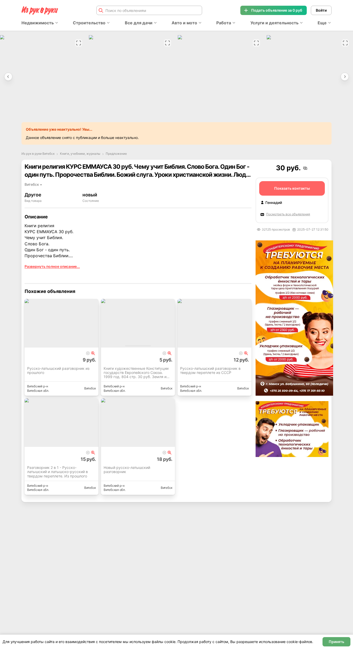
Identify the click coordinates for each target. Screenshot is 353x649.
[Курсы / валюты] (93, 353)
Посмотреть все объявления (288, 214)
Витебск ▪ (33, 184)
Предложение (116, 153)
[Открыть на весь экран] (78, 43)
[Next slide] (345, 76)
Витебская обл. (38, 391)
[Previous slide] (8, 76)
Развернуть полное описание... (52, 266)
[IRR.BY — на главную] (39, 10)
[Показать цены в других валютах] (305, 168)
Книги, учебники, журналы (80, 153)
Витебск (90, 388)
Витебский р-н (37, 386)
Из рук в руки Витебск (38, 153)
